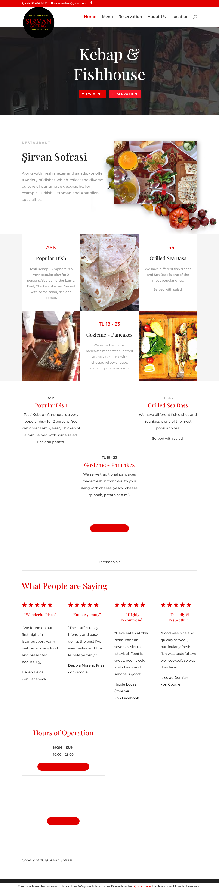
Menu (107, 17)
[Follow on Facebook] (185, 860)
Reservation (130, 17)
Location (180, 17)
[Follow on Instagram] (193, 860)
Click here (142, 886)
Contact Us (63, 821)
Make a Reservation (63, 767)
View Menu (92, 93)
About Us (157, 17)
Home (90, 17)
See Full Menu (109, 528)
